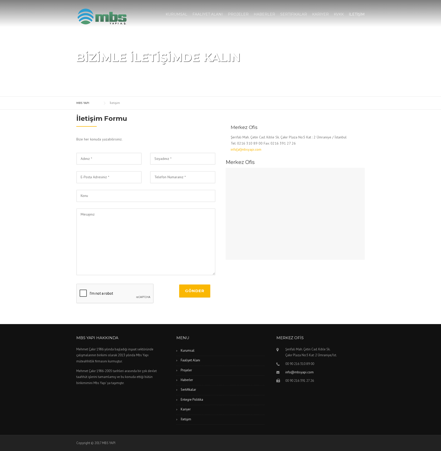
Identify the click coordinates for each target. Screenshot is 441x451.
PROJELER (238, 14)
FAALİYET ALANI (207, 14)
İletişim (186, 419)
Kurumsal (187, 350)
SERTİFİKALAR (293, 14)
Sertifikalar (188, 389)
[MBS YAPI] (101, 16)
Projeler (186, 370)
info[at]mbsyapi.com (246, 149)
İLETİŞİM (357, 14)
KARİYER (320, 14)
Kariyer (186, 409)
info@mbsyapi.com (299, 372)
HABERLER (264, 14)
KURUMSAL (176, 14)
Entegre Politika (192, 399)
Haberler (187, 380)
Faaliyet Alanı (190, 360)
